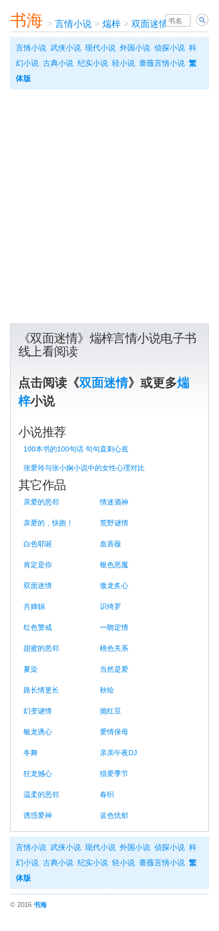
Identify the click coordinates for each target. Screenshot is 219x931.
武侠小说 (65, 47)
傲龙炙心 (114, 585)
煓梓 (111, 24)
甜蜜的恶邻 (41, 648)
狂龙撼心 (37, 773)
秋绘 (107, 690)
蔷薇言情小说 (162, 63)
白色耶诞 (37, 544)
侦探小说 (169, 47)
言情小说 (73, 24)
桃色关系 (114, 648)
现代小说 (100, 47)
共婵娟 (34, 606)
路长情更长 (41, 690)
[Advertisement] (109, 208)
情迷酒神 (114, 502)
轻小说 (123, 63)
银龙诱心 (37, 732)
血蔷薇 (110, 544)
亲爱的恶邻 (41, 502)
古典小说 (58, 63)
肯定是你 (37, 565)
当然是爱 (114, 669)
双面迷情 (149, 24)
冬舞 (30, 753)
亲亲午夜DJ (118, 753)
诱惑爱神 (37, 815)
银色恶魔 (114, 565)
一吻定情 (114, 627)
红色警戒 (37, 627)
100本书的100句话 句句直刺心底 (75, 449)
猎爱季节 (114, 773)
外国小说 (135, 47)
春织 (107, 794)
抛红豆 (110, 711)
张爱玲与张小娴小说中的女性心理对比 (84, 468)
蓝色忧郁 (114, 815)
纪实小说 (92, 63)
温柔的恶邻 (41, 794)
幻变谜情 (37, 711)
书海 (26, 20)
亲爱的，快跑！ (48, 523)
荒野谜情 (114, 523)
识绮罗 (110, 606)
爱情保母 (114, 732)
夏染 (30, 669)
